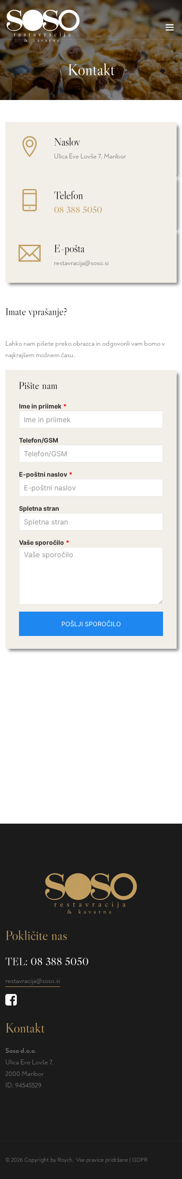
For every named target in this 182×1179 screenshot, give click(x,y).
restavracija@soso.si (32, 981)
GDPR (140, 1160)
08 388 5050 (78, 209)
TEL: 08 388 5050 (47, 961)
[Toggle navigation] (169, 29)
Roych (64, 1160)
